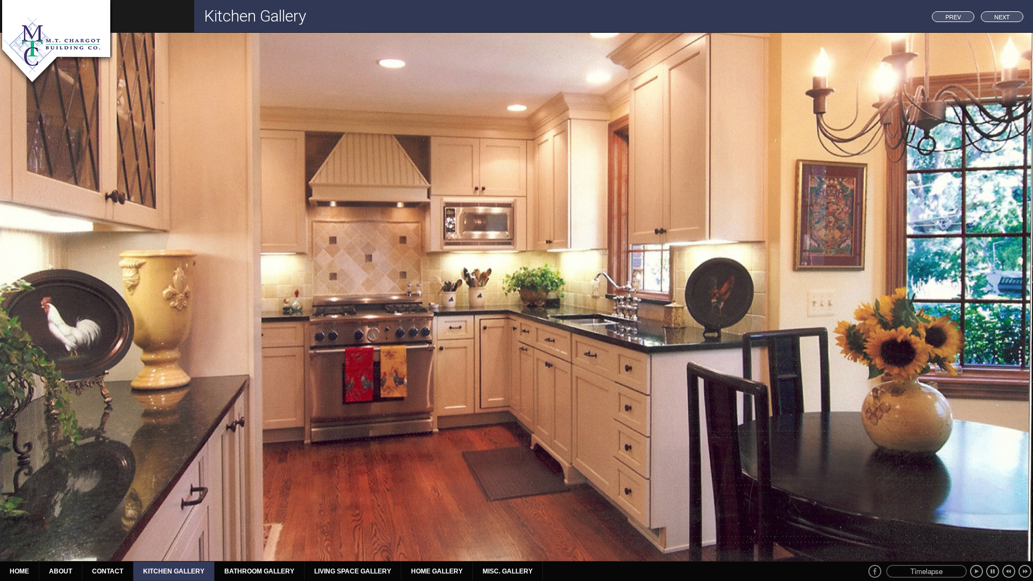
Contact (107, 571)
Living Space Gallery (352, 571)
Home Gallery (437, 571)
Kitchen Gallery (173, 571)
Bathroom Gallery (259, 571)
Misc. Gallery (508, 571)
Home (19, 571)
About (60, 571)
